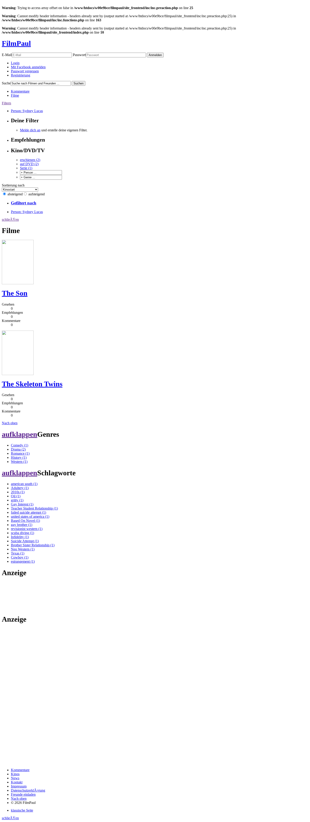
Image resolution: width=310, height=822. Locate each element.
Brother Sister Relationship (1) (32, 545)
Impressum (19, 786)
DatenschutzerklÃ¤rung (28, 790)
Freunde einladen (23, 794)
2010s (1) (18, 492)
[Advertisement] (16, 596)
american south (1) (24, 484)
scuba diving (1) (22, 533)
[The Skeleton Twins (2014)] (18, 374)
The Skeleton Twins (32, 384)
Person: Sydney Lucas (27, 111)
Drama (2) (18, 449)
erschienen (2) (30, 160)
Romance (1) (20, 453)
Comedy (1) (19, 445)
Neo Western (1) (22, 549)
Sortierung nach (13, 185)
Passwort (79, 55)
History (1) (19, 457)
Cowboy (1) (19, 557)
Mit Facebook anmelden (28, 67)
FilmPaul (16, 43)
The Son (14, 293)
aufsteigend (36, 194)
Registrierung (20, 75)
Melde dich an (30, 130)
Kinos (15, 774)
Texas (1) (17, 553)
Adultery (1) (20, 488)
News (15, 778)
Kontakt (16, 782)
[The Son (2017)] (18, 283)
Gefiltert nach (23, 203)
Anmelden (155, 55)
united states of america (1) (30, 516)
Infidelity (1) (20, 537)
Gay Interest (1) (22, 504)
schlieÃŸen (10, 219)
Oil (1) (15, 496)
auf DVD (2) (29, 164)
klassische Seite (22, 810)
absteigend (15, 194)
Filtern (6, 103)
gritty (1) (17, 500)
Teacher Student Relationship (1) (34, 508)
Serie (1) (26, 168)
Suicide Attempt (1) (25, 541)
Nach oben (9, 423)
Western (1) (19, 462)
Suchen (79, 83)
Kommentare (20, 91)
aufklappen (19, 434)
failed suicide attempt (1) (28, 512)
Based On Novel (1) (25, 521)
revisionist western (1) (26, 529)
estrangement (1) (23, 561)
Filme (15, 95)
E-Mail (7, 55)
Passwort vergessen (25, 71)
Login (15, 63)
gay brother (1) (21, 525)
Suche (6, 83)
